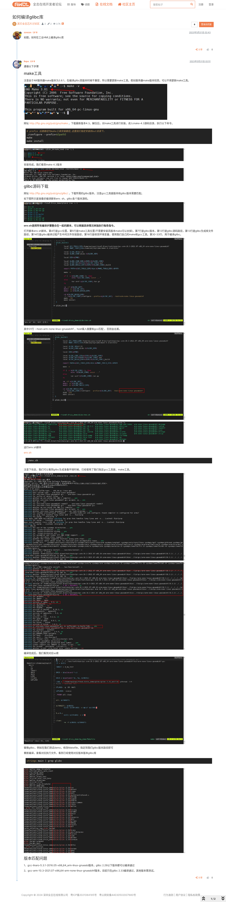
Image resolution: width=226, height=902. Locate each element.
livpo (29, 61)
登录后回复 (206, 24)
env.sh (27, 452)
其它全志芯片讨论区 (28, 23)
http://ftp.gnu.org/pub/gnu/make (48, 123)
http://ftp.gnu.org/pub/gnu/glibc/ (48, 193)
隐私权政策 (194, 894)
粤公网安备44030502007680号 (117, 894)
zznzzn (30, 32)
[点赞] (207, 49)
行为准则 (168, 894)
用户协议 (181, 894)
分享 (200, 49)
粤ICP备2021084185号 (83, 894)
